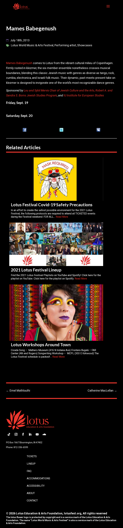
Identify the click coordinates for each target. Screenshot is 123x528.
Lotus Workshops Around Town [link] (41, 344)
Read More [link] (62, 216)
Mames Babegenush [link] (19, 63)
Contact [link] (32, 500)
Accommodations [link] (38, 478)
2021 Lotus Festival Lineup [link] (36, 269)
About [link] (31, 493)
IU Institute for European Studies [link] (84, 95)
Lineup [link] (31, 463)
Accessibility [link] (36, 485)
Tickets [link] (32, 456)
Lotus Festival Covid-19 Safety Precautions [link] (51, 204)
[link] (21, 6)
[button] (108, 8)
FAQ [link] (29, 471)
